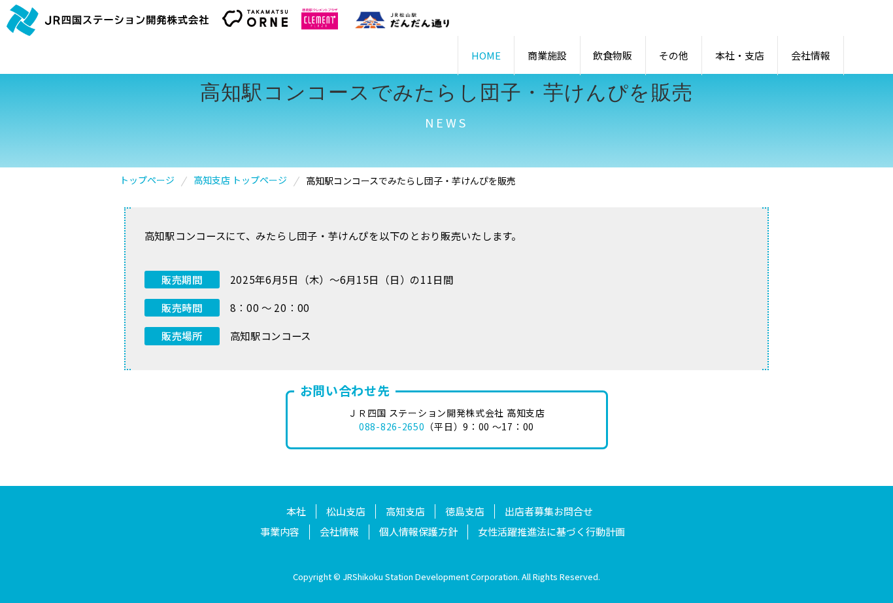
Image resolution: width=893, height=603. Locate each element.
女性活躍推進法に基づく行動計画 (551, 531)
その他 (673, 55)
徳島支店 (464, 511)
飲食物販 (612, 55)
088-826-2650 (391, 426)
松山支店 (345, 511)
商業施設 (547, 55)
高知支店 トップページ (240, 179)
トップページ (147, 179)
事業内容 (279, 531)
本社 (296, 511)
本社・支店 (739, 55)
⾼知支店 (405, 511)
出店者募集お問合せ (549, 511)
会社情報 (810, 55)
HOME (486, 55)
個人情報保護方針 (418, 531)
